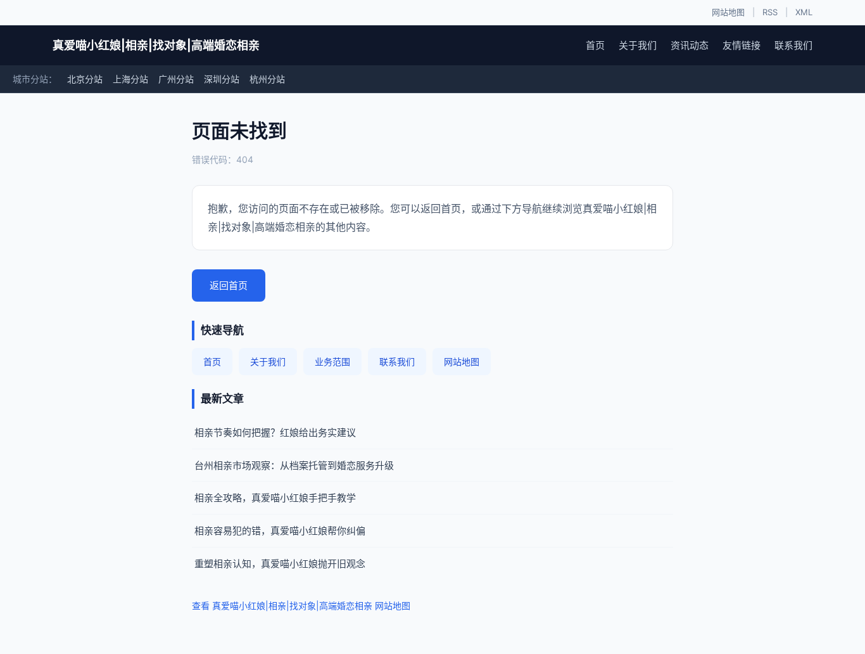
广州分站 (176, 79)
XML (803, 12)
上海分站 (130, 79)
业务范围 (332, 361)
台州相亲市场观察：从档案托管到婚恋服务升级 (294, 465)
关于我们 (638, 45)
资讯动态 (690, 45)
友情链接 (742, 45)
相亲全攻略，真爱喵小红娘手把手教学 (275, 498)
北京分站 (85, 79)
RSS (770, 12)
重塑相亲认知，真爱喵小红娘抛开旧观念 (279, 564)
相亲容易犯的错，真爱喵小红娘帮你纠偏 (279, 531)
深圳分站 (221, 79)
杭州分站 (267, 79)
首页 (595, 45)
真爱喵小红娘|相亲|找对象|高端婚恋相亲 (156, 45)
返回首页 (229, 285)
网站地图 (728, 12)
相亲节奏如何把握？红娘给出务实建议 (275, 432)
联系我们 (793, 45)
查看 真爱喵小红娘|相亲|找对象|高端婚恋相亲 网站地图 (301, 605)
